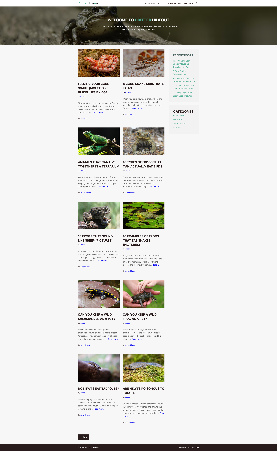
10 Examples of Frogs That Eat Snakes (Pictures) (141, 240)
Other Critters (174, 3)
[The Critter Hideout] (89, 3)
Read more (98, 112)
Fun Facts (188, 3)
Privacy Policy (193, 447)
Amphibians (150, 3)
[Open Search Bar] (196, 3)
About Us (182, 447)
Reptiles (161, 3)
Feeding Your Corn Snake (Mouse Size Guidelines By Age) (93, 88)
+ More (83, 437)
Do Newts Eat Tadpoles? (98, 388)
